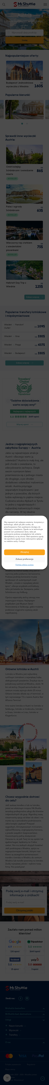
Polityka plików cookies (25, 565)
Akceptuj (24, 552)
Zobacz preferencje (24, 559)
